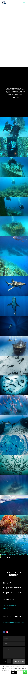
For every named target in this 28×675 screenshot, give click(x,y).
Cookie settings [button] (21, 670)
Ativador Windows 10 (7, 558)
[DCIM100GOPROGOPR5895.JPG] (14, 156)
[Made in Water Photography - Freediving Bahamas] (14, 514)
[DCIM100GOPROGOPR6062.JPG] (14, 216)
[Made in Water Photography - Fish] (14, 414)
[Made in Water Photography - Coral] (14, 534)
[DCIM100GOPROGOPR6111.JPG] (14, 236)
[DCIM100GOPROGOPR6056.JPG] (14, 176)
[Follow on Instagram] (7, 632)
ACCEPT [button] (14, 672)
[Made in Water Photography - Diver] (14, 494)
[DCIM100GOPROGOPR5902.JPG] (14, 275)
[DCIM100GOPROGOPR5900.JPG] (14, 196)
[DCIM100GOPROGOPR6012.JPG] (14, 256)
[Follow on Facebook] (4, 632)
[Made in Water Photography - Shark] (14, 295)
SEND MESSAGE (19, 661)
